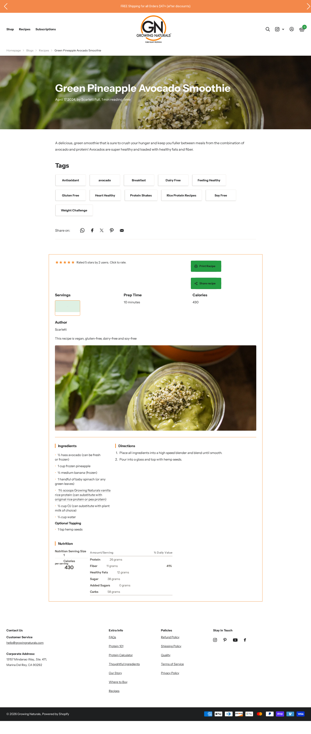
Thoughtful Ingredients (124, 664)
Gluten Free (70, 195)
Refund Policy (170, 637)
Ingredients (67, 446)
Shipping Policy (171, 646)
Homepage (13, 50)
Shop (10, 29)
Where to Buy (118, 682)
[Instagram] (215, 640)
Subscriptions (45, 29)
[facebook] (245, 640)
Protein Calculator (121, 655)
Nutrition (65, 543)
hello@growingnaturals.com (25, 643)
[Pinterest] (225, 640)
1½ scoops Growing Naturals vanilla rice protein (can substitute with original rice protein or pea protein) (83, 494)
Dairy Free (173, 180)
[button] (4, 6)
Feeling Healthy (209, 180)
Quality (165, 655)
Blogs (29, 50)
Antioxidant (70, 180)
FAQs (112, 637)
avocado (105, 180)
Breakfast (139, 180)
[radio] (57, 262)
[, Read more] (279, 29)
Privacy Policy (170, 673)
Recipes (24, 29)
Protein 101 (116, 646)
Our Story (115, 673)
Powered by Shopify (55, 714)
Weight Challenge (74, 210)
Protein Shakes (141, 195)
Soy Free (221, 195)
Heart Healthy (105, 195)
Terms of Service (172, 664)
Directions (126, 446)
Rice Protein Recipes (181, 195)
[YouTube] (235, 640)
